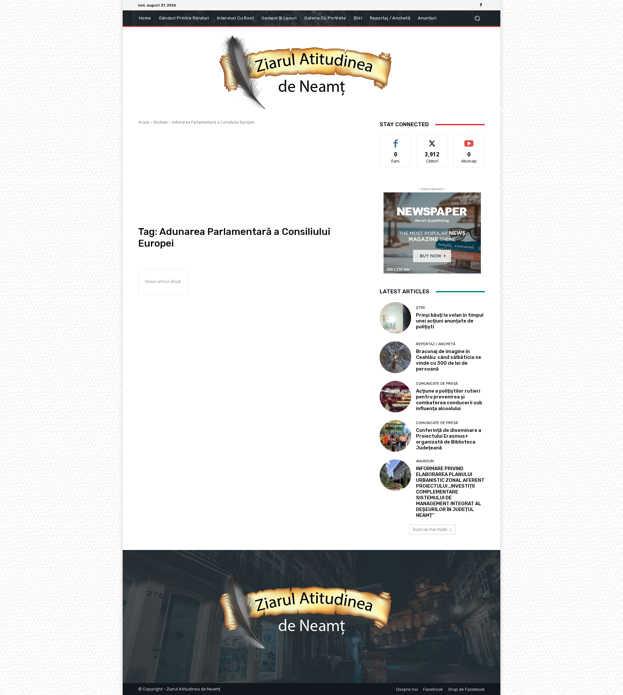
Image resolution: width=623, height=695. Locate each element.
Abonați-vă (469, 140)
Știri (420, 308)
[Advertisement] (251, 175)
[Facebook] (481, 5)
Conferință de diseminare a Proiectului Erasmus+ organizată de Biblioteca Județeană (448, 439)
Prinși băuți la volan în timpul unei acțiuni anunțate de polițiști (449, 321)
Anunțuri (425, 461)
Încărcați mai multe (430, 529)
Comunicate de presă (437, 383)
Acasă (143, 122)
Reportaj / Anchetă (435, 344)
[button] (477, 18)
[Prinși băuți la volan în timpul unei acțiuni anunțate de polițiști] (395, 318)
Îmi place (395, 140)
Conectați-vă (432, 140)
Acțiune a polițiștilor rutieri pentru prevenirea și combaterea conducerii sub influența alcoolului (449, 399)
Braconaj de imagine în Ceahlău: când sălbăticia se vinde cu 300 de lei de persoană (448, 360)
